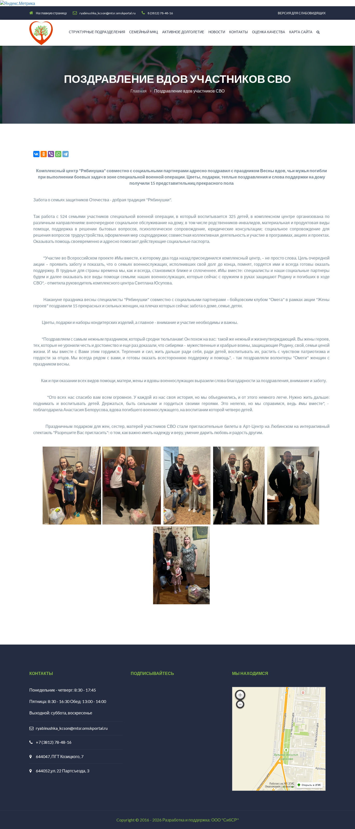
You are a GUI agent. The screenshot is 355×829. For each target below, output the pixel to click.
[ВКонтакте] (36, 154)
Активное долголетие (183, 32)
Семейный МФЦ (143, 32)
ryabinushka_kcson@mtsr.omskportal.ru (72, 728)
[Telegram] (65, 154)
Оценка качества (268, 32)
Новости (216, 32)
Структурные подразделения (97, 32)
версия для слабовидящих (302, 13)
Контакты (238, 32)
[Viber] (51, 154)
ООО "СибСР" (225, 819)
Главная (138, 90)
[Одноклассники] (44, 154)
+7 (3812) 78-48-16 (53, 742)
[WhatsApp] (58, 154)
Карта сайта (300, 32)
